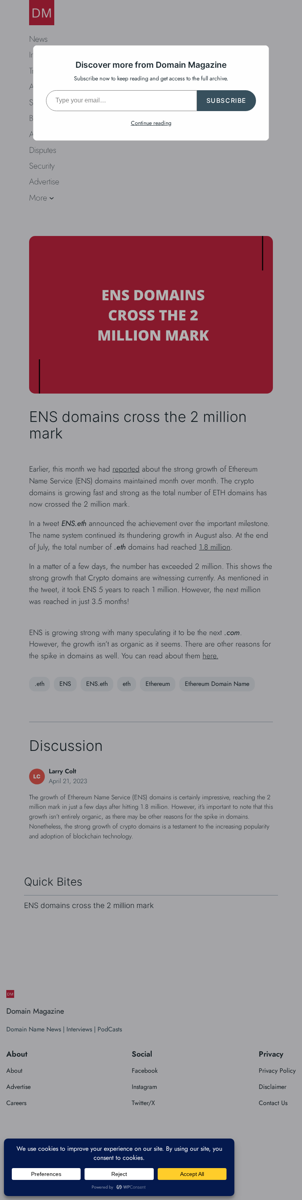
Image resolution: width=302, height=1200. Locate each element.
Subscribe (226, 100)
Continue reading (151, 123)
